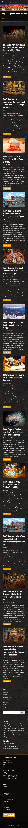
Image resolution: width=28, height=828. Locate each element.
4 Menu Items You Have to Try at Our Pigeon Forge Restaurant (13, 377)
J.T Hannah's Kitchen (8, 743)
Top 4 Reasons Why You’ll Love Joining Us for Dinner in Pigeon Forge (13, 270)
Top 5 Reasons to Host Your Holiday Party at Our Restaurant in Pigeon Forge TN (14, 540)
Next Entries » (21, 686)
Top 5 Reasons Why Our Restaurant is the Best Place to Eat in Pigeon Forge (12, 595)
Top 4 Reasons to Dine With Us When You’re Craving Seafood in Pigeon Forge (13, 214)
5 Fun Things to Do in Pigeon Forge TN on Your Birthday (13, 159)
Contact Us (6, 707)
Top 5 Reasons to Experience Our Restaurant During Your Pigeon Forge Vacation (14, 103)
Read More (7, 77)
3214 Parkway (6, 760)
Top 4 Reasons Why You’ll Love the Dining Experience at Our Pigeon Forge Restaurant (13, 650)
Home (4, 18)
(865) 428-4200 (6, 764)
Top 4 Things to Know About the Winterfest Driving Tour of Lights (11, 484)
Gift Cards (5, 705)
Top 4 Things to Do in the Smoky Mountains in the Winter (13, 325)
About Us (5, 692)
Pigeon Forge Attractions (9, 746)
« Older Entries (7, 686)
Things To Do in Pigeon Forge (10, 748)
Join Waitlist (7, 789)
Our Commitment (7, 697)
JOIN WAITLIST (9, 815)
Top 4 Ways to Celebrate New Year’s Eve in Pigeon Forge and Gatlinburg (13, 432)
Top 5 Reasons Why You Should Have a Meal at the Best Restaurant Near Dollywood (14, 735)
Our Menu (5, 694)
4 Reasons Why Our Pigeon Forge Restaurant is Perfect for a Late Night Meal (14, 47)
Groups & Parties (7, 699)
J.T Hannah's (14, 2)
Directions (5, 702)
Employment (7, 809)
